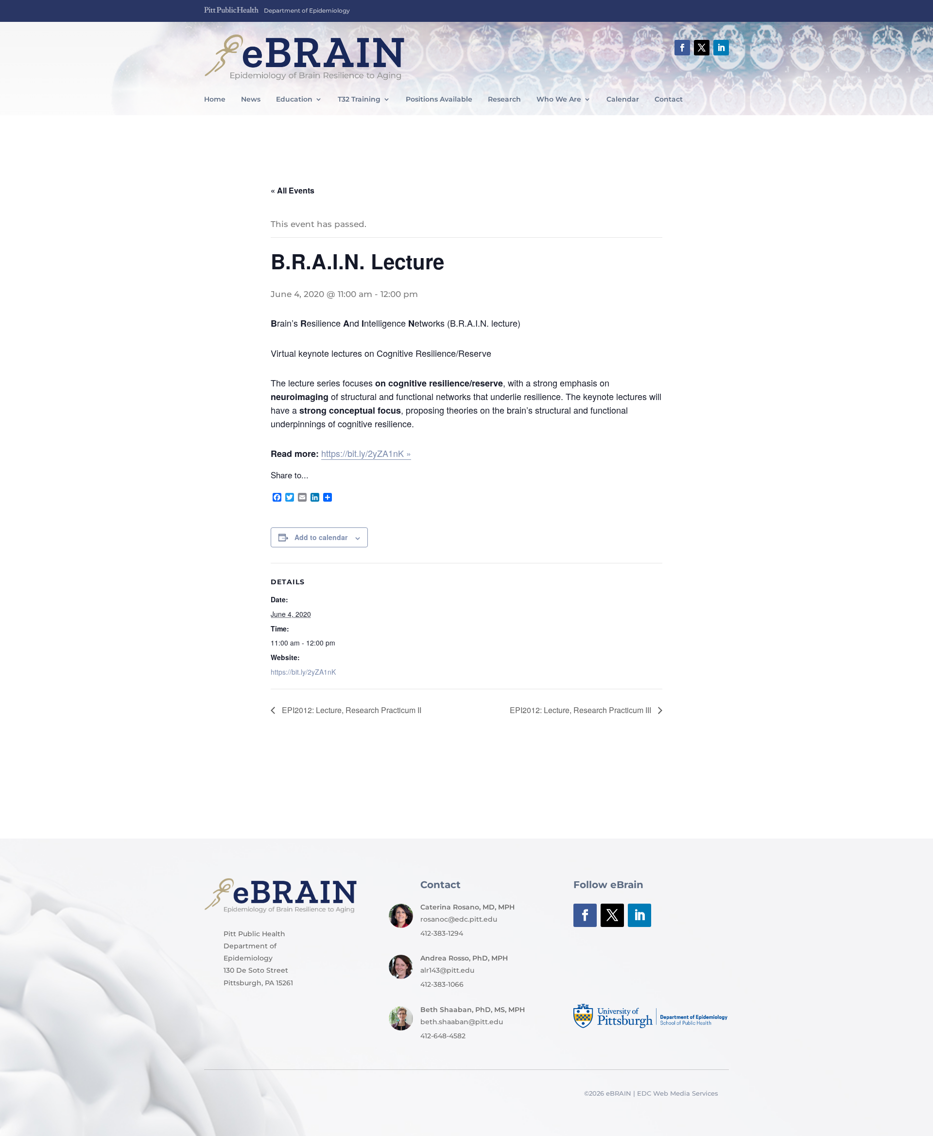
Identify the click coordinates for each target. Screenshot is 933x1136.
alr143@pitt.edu (447, 970)
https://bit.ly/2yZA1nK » (366, 453)
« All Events (292, 190)
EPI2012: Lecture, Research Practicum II (350, 710)
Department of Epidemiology (307, 10)
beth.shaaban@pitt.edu (461, 1021)
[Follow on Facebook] (682, 47)
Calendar (622, 100)
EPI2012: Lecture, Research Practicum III (581, 710)
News (250, 100)
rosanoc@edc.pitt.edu (458, 919)
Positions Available (439, 100)
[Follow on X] (701, 47)
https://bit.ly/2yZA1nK (303, 672)
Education (294, 100)
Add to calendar (320, 537)
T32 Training (359, 100)
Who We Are (558, 100)
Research (504, 100)
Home (214, 100)
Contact (669, 100)
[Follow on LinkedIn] (721, 47)
